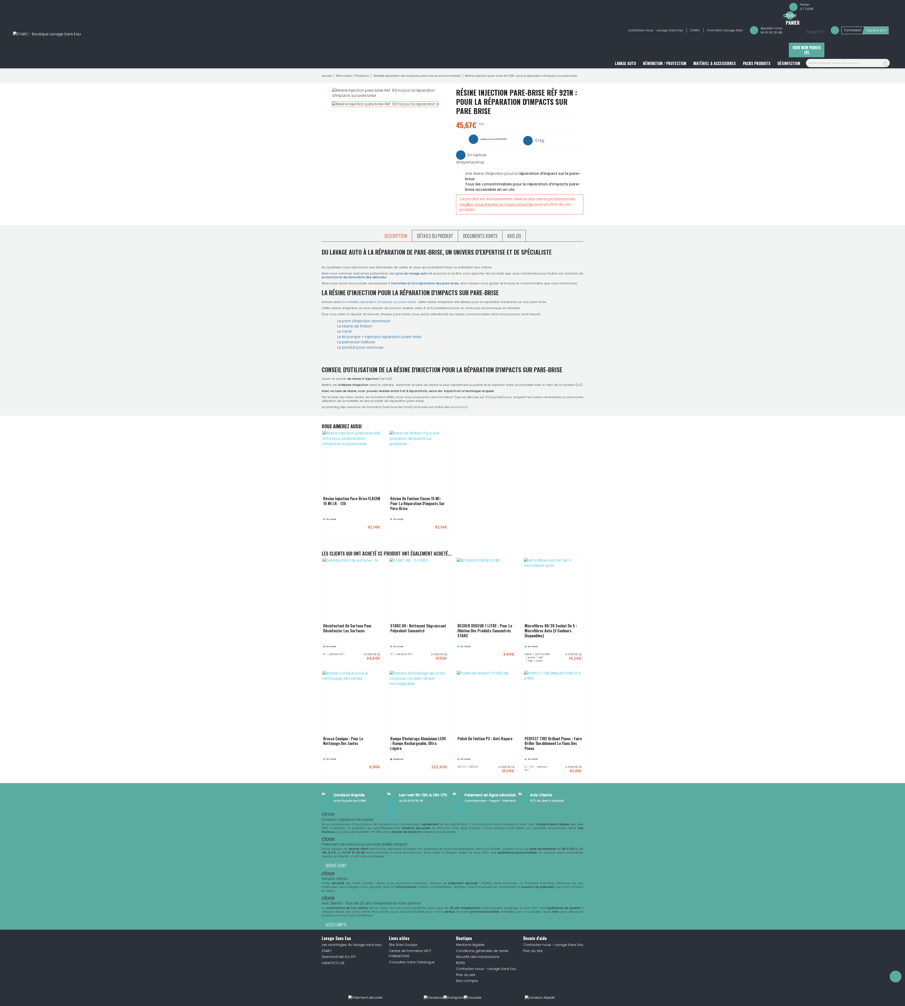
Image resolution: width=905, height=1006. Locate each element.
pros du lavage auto (412, 273)
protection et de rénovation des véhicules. (354, 277)
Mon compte (467, 980)
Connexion (853, 30)
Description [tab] (395, 235)
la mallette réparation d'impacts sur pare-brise (379, 302)
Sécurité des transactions (477, 956)
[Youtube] (472, 997)
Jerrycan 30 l (432, 643)
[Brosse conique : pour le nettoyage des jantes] (374, 772)
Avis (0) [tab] (514, 235)
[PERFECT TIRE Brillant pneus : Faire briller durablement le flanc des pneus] (576, 772)
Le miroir (344, 331)
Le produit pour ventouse (360, 347)
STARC (695, 30)
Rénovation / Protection (664, 63)
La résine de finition (354, 326)
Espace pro (876, 30)
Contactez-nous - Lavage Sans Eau (655, 30)
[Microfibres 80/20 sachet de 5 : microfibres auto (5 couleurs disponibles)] (576, 659)
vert (550, 645)
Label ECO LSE (333, 963)
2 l (549, 755)
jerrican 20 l (365, 643)
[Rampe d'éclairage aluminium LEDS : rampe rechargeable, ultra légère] (441, 772)
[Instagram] (454, 997)
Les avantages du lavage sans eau (352, 944)
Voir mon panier (807, 50)
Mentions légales (470, 944)
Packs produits (756, 63)
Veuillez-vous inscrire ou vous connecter (496, 204)
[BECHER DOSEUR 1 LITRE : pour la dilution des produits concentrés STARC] (509, 659)
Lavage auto (625, 63)
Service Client (335, 865)
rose (560, 645)
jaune (540, 645)
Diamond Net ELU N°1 (339, 956)
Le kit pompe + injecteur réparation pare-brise (379, 336)
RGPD (460, 963)
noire (570, 645)
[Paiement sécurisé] (365, 997)
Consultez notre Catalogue (412, 962)
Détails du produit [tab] (435, 235)
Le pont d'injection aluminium (364, 321)
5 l (352, 643)
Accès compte (335, 925)
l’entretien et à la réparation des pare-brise (424, 283)
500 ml (503, 755)
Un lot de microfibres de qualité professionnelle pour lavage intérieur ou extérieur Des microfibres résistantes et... (553, 626)
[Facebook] (434, 997)
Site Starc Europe (403, 944)
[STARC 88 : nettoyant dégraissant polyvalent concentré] (441, 659)
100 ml (489, 755)
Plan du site (465, 975)
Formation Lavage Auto (725, 30)
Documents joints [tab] (480, 235)
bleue (553, 639)
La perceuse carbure (356, 342)
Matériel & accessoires (714, 63)
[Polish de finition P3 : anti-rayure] (509, 772)
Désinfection (788, 63)
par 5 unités (569, 639)
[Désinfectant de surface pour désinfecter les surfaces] (374, 659)
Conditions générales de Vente (482, 951)
